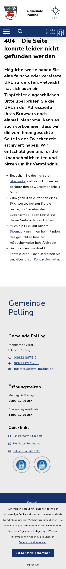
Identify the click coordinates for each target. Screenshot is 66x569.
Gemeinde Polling (35, 13)
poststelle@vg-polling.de (33, 369)
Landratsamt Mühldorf (27, 436)
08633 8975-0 (25, 358)
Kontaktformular (46, 259)
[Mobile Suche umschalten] (20, 31)
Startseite (17, 181)
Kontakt (33, 503)
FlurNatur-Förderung (26, 443)
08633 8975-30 (26, 363)
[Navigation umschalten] (6, 31)
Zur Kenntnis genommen (33, 553)
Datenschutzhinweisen (32, 542)
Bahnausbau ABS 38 (26, 451)
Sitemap (16, 231)
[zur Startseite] (10, 13)
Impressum (33, 564)
